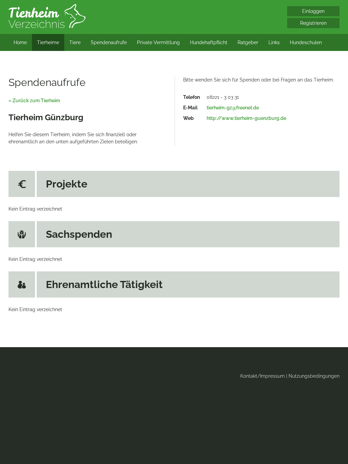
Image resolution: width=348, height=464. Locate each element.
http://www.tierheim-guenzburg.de (246, 118)
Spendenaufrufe (109, 42)
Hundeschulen (306, 42)
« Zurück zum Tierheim (34, 100)
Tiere (75, 42)
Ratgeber (248, 42)
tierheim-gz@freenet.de (233, 107)
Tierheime (48, 42)
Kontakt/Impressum (262, 376)
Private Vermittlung (158, 42)
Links (274, 42)
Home (20, 42)
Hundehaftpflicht (208, 42)
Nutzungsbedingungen (314, 376)
